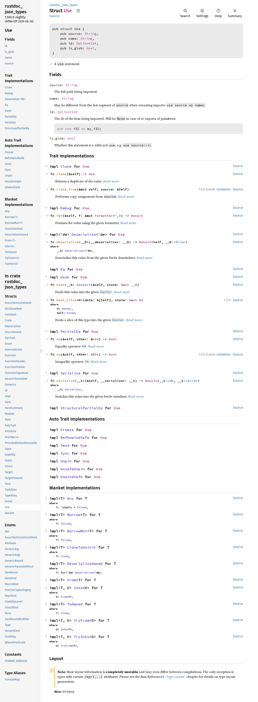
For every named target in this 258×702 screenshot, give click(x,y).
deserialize (67, 242)
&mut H (135, 300)
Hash (64, 277)
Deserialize (84, 234)
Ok (171, 381)
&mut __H (129, 285)
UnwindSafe (71, 477)
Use (86, 166)
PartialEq (70, 331)
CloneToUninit (81, 547)
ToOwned (75, 604)
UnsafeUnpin (72, 469)
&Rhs (95, 354)
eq (58, 339)
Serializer (73, 389)
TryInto (81, 636)
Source (54, 16)
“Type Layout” (175, 676)
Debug (66, 208)
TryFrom (81, 620)
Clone (66, 166)
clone (61, 174)
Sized (71, 313)
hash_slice (66, 300)
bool (90, 48)
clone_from (66, 189)
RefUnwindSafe (74, 437)
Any (70, 498)
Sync (64, 453)
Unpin (66, 461)
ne (58, 354)
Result (137, 216)
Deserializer (74, 250)
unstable (222, 189)
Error (180, 242)
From (71, 580)
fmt (59, 216)
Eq (62, 269)
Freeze (67, 429)
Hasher (83, 285)
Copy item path (78, 10)
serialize (65, 381)
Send (64, 445)
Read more (111, 181)
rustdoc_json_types (63, 5)
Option (82, 43)
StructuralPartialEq (81, 408)
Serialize (70, 373)
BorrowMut (77, 531)
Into (78, 587)
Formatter (104, 216)
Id (93, 43)
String (90, 34)
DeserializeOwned (85, 563)
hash (60, 285)
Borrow (73, 514)
